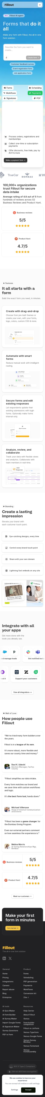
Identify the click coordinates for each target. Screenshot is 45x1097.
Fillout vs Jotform (31, 1028)
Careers (5, 985)
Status (26, 1019)
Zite (25, 997)
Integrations (7, 981)
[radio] (22, 536)
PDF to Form (7, 1034)
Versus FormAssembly (30, 1051)
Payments (28, 985)
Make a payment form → (15, 160)
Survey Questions (10, 1030)
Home (5, 973)
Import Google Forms (11, 1023)
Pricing (5, 977)
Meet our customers (21, 896)
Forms (26, 973)
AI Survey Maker (9, 1019)
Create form (32, 57)
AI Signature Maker (10, 1027)
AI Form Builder (9, 1015)
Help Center (29, 1011)
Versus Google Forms (33, 1036)
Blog (4, 993)
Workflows (28, 989)
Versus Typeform (31, 1032)
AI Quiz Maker (8, 1011)
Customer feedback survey (22, 64)
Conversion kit (30, 993)
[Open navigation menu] (40, 5)
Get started (11, 928)
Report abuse (8, 989)
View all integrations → (22, 692)
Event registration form (22, 69)
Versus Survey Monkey (30, 1041)
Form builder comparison (29, 1023)
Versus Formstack (31, 1046)
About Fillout (29, 1015)
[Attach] (6, 57)
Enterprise (7, 997)
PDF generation (30, 981)
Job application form (22, 73)
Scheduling (28, 977)
